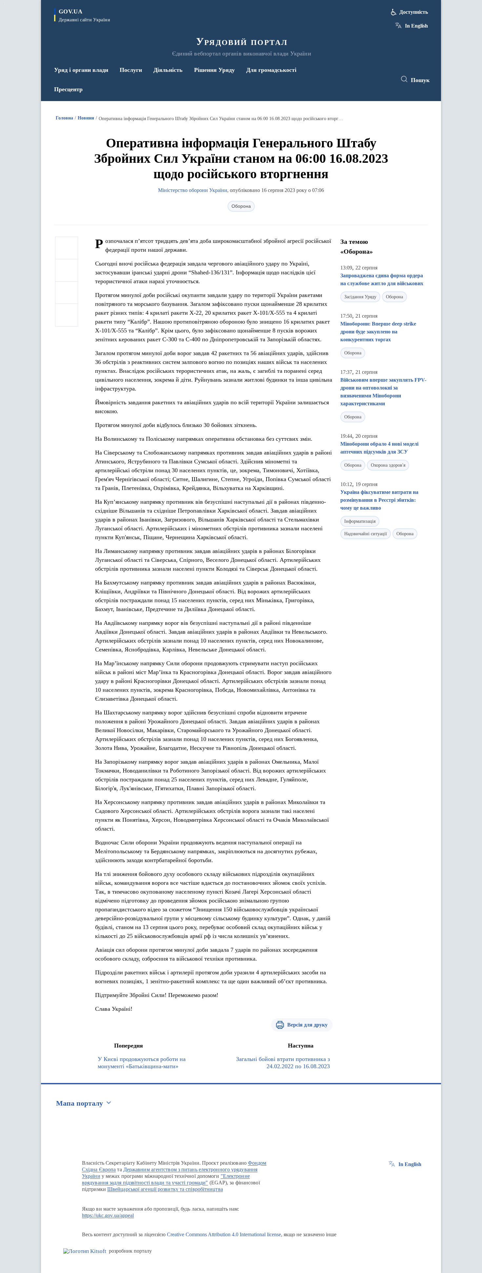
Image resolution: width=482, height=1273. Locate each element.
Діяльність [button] (168, 70)
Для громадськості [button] (271, 70)
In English (416, 26)
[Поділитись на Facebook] (66, 248)
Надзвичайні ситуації (365, 533)
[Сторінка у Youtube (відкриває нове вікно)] (386, 79)
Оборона (241, 206)
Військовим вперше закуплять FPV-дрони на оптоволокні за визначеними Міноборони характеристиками (383, 391)
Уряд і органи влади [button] (81, 70)
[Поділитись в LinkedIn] (66, 315)
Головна (64, 118)
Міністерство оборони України (192, 190)
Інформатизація (359, 521)
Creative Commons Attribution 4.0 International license (224, 1234)
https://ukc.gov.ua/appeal (108, 1215)
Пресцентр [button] (68, 89)
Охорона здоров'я (388, 465)
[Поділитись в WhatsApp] (66, 293)
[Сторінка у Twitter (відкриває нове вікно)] (373, 79)
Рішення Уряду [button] (214, 70)
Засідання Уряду (360, 296)
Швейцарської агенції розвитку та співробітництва (165, 1189)
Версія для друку (307, 1025)
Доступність (413, 12)
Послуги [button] (131, 70)
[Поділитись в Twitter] (66, 270)
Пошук (420, 80)
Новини (86, 118)
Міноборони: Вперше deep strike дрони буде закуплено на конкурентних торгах (378, 331)
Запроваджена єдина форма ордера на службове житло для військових (381, 279)
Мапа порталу (79, 1103)
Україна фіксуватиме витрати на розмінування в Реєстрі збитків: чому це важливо (379, 500)
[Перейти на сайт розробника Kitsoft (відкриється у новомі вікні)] (85, 1251)
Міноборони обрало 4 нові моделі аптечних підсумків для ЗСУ (379, 448)
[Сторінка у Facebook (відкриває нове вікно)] (361, 79)
